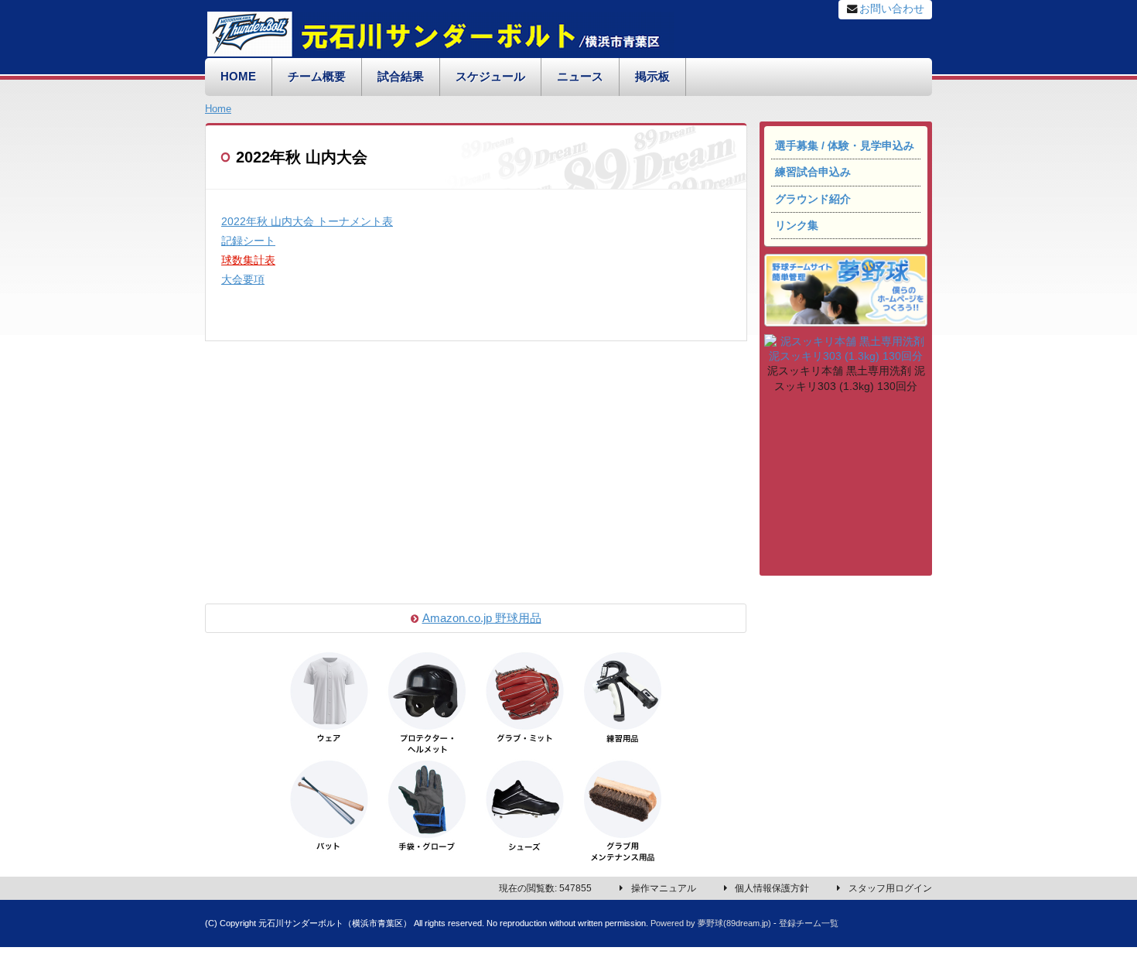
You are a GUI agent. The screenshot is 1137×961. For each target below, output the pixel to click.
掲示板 (652, 76)
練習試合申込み (813, 172)
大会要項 (243, 280)
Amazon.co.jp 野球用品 (481, 618)
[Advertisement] (845, 486)
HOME (238, 76)
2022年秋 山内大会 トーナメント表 (307, 221)
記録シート (248, 241)
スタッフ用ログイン (890, 888)
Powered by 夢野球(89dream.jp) (710, 923)
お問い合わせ (891, 9)
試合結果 (400, 76)
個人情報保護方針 (772, 888)
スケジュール (490, 76)
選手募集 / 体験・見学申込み (844, 146)
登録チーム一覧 (808, 923)
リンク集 (796, 225)
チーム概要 (317, 76)
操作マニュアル (663, 888)
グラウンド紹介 (813, 199)
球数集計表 (248, 260)
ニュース (580, 76)
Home (218, 109)
